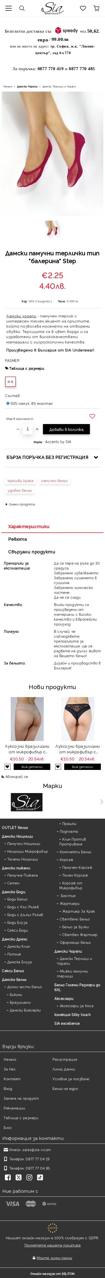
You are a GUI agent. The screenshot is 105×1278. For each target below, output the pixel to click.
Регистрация (64, 1059)
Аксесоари (64, 998)
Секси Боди (17, 930)
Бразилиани (20, 1002)
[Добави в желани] (92, 416)
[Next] (100, 801)
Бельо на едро (65, 1088)
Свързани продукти (31, 551)
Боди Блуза (17, 922)
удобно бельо (20, 490)
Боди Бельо (17, 899)
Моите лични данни (54, 1257)
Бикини (16, 994)
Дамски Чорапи (27, 86)
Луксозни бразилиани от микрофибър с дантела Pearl (77, 749)
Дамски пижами (16, 867)
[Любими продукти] (83, 8)
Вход (8, 1088)
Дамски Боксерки (25, 1010)
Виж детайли (31, 767)
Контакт (12, 1078)
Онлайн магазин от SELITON (52, 1273)
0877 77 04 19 (37, 1158)
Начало (7, 86)
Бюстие (67, 895)
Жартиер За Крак (78, 911)
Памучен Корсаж (77, 867)
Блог (8, 1127)
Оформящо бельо (75, 942)
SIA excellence (67, 1023)
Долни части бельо (24, 986)
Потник (14, 954)
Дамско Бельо (14, 979)
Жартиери (70, 903)
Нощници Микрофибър (27, 851)
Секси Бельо (13, 970)
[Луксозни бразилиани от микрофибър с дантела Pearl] (77, 719)
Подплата (69, 831)
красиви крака (20, 480)
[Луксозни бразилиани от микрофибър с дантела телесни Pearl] (27, 719)
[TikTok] (41, 1178)
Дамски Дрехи (14, 939)
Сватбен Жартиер (80, 934)
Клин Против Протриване (72, 841)
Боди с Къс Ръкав (23, 906)
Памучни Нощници (23, 843)
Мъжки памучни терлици (72, 973)
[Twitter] (19, 1178)
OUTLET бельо (15, 827)
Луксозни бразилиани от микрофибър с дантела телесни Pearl (27, 749)
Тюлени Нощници (22, 859)
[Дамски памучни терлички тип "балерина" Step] (53, 230)
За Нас (10, 1069)
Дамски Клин (18, 946)
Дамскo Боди (13, 891)
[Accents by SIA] (78, 803)
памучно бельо (54, 480)
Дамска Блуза (19, 961)
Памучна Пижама (22, 875)
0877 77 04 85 (38, 1168)
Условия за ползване (70, 1078)
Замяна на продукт (21, 1098)
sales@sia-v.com (36, 1149)
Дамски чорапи (21, 315)
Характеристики (29, 526)
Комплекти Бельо (75, 851)
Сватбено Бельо (75, 919)
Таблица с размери (26, 368)
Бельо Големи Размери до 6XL (77, 987)
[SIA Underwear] (27, 803)
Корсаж (67, 859)
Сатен (13, 882)
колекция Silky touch (72, 1014)
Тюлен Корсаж (75, 875)
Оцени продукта (22, 504)
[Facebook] (9, 1178)
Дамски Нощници (17, 836)
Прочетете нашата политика (52, 1245)
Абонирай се (16, 776)
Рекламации (14, 1108)
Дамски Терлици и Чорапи (59, 86)
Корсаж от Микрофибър (71, 885)
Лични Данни (63, 1069)
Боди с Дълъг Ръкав (25, 914)
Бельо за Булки (75, 926)
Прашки (69, 823)
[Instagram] (30, 1178)
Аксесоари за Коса (77, 1005)
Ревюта (17, 539)
